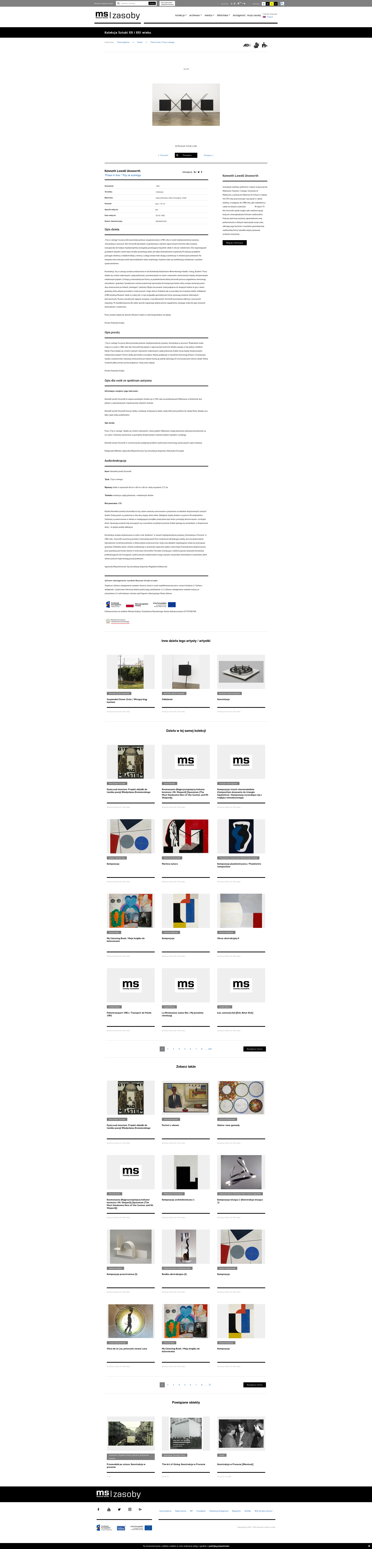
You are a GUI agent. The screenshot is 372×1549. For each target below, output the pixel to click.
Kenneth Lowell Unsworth (122, 171)
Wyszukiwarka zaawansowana (167, 3)
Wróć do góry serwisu (264, 1511)
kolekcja (180, 15)
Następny (208, 155)
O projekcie (201, 1511)
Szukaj (152, 3)
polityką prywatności (219, 1546)
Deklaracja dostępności (218, 1511)
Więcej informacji (234, 242)
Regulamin (236, 1511)
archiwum (194, 15)
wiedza (208, 15)
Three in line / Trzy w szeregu (162, 42)
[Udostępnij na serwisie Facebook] (201, 171)
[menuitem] (181, 15)
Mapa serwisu (180, 1511)
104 (210, 1049)
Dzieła (140, 42)
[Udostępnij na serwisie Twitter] (199, 171)
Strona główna (123, 42)
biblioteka (222, 15)
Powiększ (187, 155)
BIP (191, 1511)
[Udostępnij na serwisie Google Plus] (195, 171)
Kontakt (248, 1511)
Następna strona (255, 1049)
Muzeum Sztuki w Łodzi (103, 3)
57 (210, 1384)
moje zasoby (254, 15)
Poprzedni (164, 155)
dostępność (239, 15)
